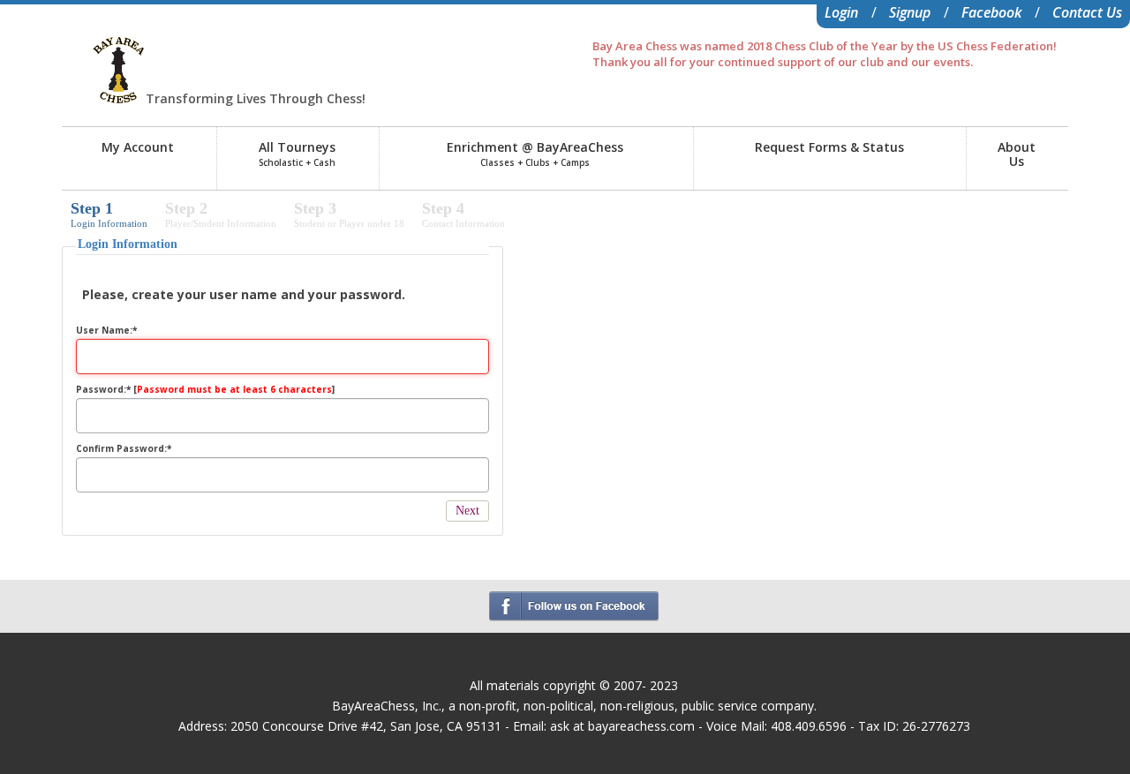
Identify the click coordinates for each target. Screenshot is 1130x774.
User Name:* (106, 330)
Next (467, 510)
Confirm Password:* (123, 448)
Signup (909, 12)
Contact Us (1087, 12)
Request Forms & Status (829, 147)
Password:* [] (205, 389)
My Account (138, 147)
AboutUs (1017, 154)
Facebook (991, 12)
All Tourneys (297, 154)
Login (841, 12)
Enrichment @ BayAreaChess (535, 154)
